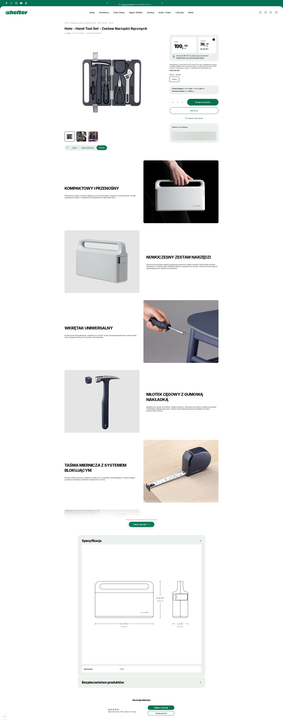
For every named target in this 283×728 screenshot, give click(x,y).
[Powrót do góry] (67, 147)
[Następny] (162, 3)
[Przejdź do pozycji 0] (69, 137)
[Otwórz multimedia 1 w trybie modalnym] (112, 82)
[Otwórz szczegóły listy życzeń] (270, 12)
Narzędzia (87, 23)
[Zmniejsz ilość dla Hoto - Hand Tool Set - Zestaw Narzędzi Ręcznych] (172, 102)
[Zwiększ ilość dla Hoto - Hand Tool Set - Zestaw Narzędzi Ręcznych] (182, 102)
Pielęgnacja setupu (76, 23)
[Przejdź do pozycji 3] (93, 137)
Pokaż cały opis (175, 70)
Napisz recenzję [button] (161, 708)
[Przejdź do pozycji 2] (81, 137)
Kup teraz (194, 111)
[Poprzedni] (107, 3)
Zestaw (174, 79)
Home (67, 23)
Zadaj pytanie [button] (161, 713)
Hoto (69, 33)
